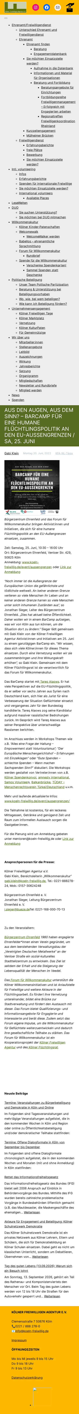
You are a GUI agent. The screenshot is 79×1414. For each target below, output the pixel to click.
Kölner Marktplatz (31, 318)
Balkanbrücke (41, 782)
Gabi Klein (11, 453)
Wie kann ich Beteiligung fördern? (43, 304)
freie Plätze (34, 150)
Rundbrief (33, 256)
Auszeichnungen (30, 356)
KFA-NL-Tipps (64, 453)
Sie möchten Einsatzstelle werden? (43, 188)
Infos (22, 174)
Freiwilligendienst (31, 140)
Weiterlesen (32, 1212)
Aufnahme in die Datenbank (53, 68)
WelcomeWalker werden (43, 236)
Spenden (18, 400)
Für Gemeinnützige (32, 332)
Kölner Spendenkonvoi (20, 777)
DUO (15, 207)
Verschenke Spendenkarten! (46, 265)
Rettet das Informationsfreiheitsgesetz (31, 1177)
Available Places (37, 198)
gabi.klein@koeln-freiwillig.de (25, 881)
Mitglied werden (30, 390)
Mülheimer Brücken (39, 135)
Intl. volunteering (23, 169)
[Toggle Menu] (5, 18)
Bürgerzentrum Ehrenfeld (22, 937)
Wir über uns (20, 337)
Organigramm (28, 376)
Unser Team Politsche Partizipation (44, 284)
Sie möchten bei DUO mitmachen (42, 217)
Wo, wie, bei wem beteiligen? (39, 299)
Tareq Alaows (49, 681)
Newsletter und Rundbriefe (38, 385)
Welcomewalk (28, 231)
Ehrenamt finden (38, 44)
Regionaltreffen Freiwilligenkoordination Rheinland (58, 121)
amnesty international (53, 777)
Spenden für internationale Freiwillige (45, 183)
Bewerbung (34, 155)
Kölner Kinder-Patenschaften (39, 227)
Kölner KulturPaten (32, 328)
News (15, 395)
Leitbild (24, 352)
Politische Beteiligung (27, 280)
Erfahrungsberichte (40, 145)
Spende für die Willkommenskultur (43, 260)
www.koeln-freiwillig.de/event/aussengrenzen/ (37, 801)
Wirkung (25, 361)
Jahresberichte (29, 366)
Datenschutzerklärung (27, 1377)
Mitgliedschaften (31, 380)
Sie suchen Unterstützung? (38, 212)
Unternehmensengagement (31, 308)
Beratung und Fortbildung (52, 82)
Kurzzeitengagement (40, 131)
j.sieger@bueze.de (17, 909)
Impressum (19, 1340)
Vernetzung (27, 323)
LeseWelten (20, 203)
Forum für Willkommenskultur (39, 251)
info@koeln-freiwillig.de (32, 1331)
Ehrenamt (26, 39)
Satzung (25, 371)
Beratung (40, 49)
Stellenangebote (30, 347)
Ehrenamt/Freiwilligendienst (31, 25)
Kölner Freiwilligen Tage (36, 313)
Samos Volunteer (16, 782)
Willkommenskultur (25, 222)
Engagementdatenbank (50, 54)
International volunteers (36, 193)
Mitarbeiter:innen (31, 342)
